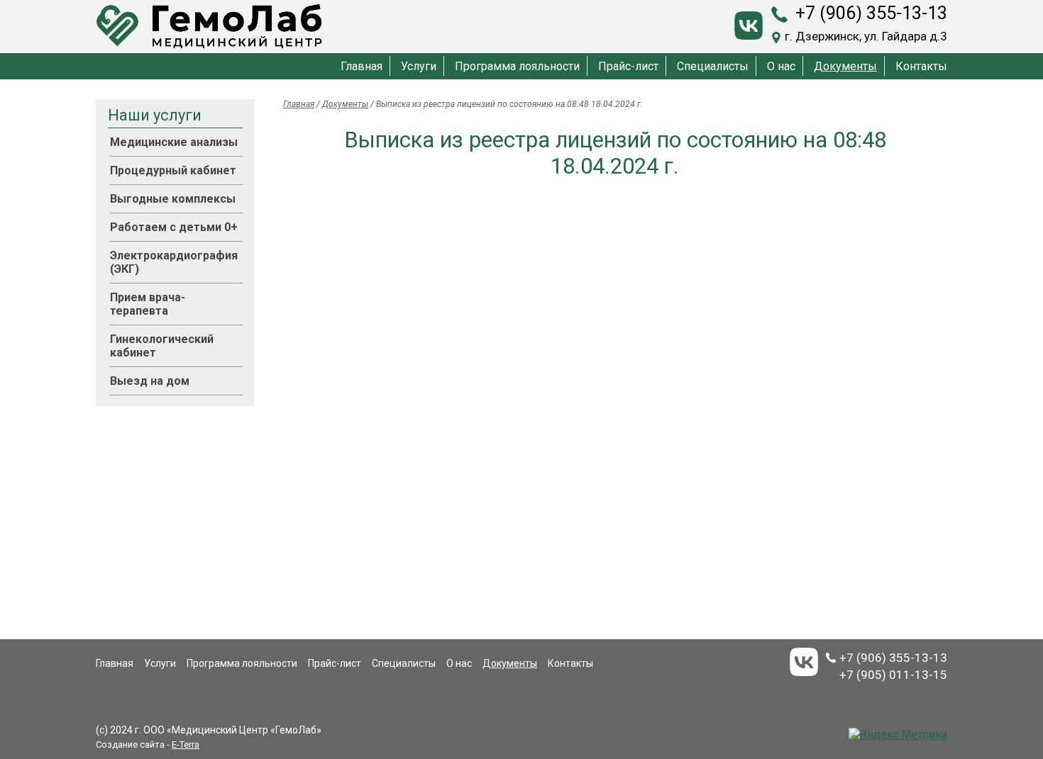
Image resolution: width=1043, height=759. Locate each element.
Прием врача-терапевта (147, 304)
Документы (845, 66)
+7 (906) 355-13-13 (871, 13)
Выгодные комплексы (173, 199)
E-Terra (185, 744)
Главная (361, 66)
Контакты (921, 66)
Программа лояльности (517, 66)
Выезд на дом (149, 381)
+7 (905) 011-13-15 (893, 675)
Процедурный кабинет (173, 170)
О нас (781, 66)
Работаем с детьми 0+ (174, 227)
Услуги (418, 66)
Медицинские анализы (174, 142)
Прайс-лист (628, 66)
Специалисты (713, 66)
